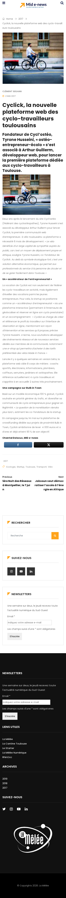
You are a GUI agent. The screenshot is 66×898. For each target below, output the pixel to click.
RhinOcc (7, 757)
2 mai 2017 (10, 96)
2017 (20, 18)
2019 (4, 778)
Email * (11, 616)
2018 (4, 783)
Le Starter (8, 748)
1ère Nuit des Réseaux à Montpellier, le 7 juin (16, 483)
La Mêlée (7, 739)
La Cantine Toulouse (14, 743)
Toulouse (30, 466)
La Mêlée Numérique (14, 752)
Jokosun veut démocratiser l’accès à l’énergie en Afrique (49, 483)
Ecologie (11, 466)
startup (20, 466)
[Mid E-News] (33, 5)
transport (42, 466)
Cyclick (6, 232)
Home (9, 18)
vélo (50, 466)
